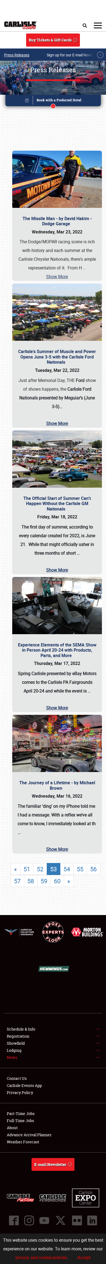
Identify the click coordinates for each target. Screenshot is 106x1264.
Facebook (14, 1220)
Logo (20, 25)
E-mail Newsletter (50, 1164)
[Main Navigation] (98, 25)
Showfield (16, 1043)
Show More (57, 276)
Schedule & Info (21, 1029)
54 (67, 869)
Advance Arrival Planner (29, 1134)
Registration (18, 1036)
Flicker (77, 1220)
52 (40, 869)
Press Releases (16, 54)
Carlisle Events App (24, 1085)
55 (80, 869)
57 (17, 881)
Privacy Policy (20, 1092)
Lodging (14, 1050)
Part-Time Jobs (21, 1113)
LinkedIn (92, 1220)
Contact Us (17, 1078)
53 (53, 869)
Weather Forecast (23, 1141)
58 (30, 881)
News (12, 1057)
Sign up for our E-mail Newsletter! (75, 54)
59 (44, 881)
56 (93, 869)
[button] (53, 101)
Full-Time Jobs (20, 1120)
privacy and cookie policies (41, 1257)
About (12, 1127)
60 (57, 881)
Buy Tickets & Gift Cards (50, 39)
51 (27, 869)
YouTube (44, 1220)
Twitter (61, 1220)
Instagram (29, 1220)
